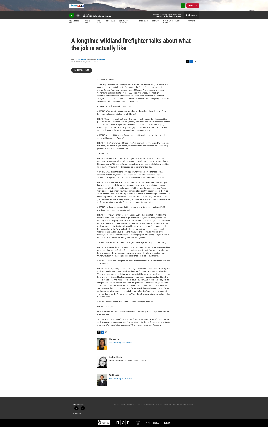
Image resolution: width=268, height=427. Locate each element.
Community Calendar (124, 21)
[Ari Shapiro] (102, 380)
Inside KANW (143, 21)
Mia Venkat (82, 60)
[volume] (78, 15)
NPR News (99, 21)
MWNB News (87, 21)
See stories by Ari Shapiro (120, 378)
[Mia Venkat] (102, 344)
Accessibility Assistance (187, 404)
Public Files (175, 404)
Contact (155, 21)
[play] (71, 15)
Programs (110, 21)
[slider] (81, 15)
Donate (193, 5)
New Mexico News (74, 21)
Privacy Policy (167, 404)
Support (191, 21)
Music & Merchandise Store (172, 21)
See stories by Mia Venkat (120, 342)
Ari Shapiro (101, 60)
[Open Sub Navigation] (108, 24)
